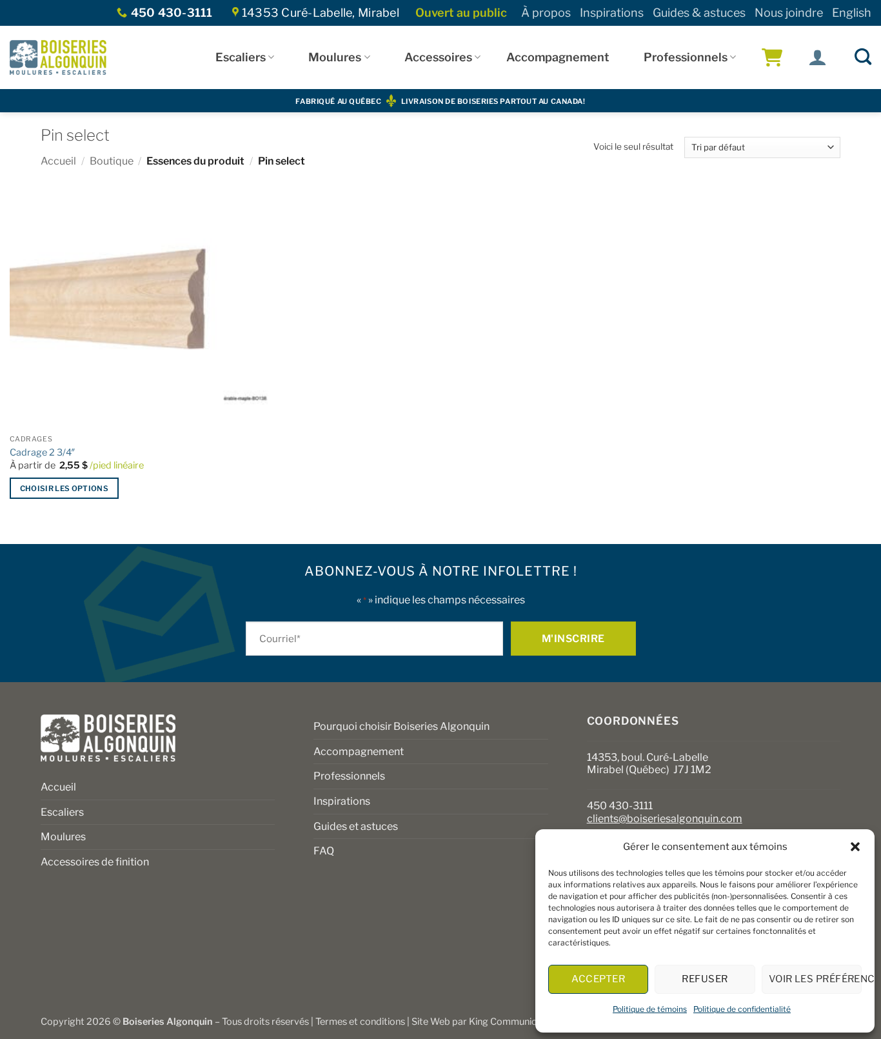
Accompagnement (557, 57)
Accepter (598, 979)
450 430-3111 (620, 806)
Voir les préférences (815, 979)
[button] (855, 846)
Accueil (58, 161)
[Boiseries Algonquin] (58, 57)
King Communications (516, 1021)
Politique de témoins (650, 1009)
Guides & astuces (699, 12)
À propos (546, 12)
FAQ (323, 851)
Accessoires (438, 57)
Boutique (112, 161)
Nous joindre (789, 12)
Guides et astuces (355, 826)
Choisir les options (64, 488)
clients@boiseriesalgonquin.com (664, 818)
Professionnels (686, 57)
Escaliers (240, 57)
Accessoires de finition (95, 862)
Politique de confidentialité (742, 1009)
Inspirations (612, 12)
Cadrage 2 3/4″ (42, 452)
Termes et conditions (360, 1021)
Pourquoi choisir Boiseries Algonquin (401, 726)
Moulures (334, 57)
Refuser (705, 979)
